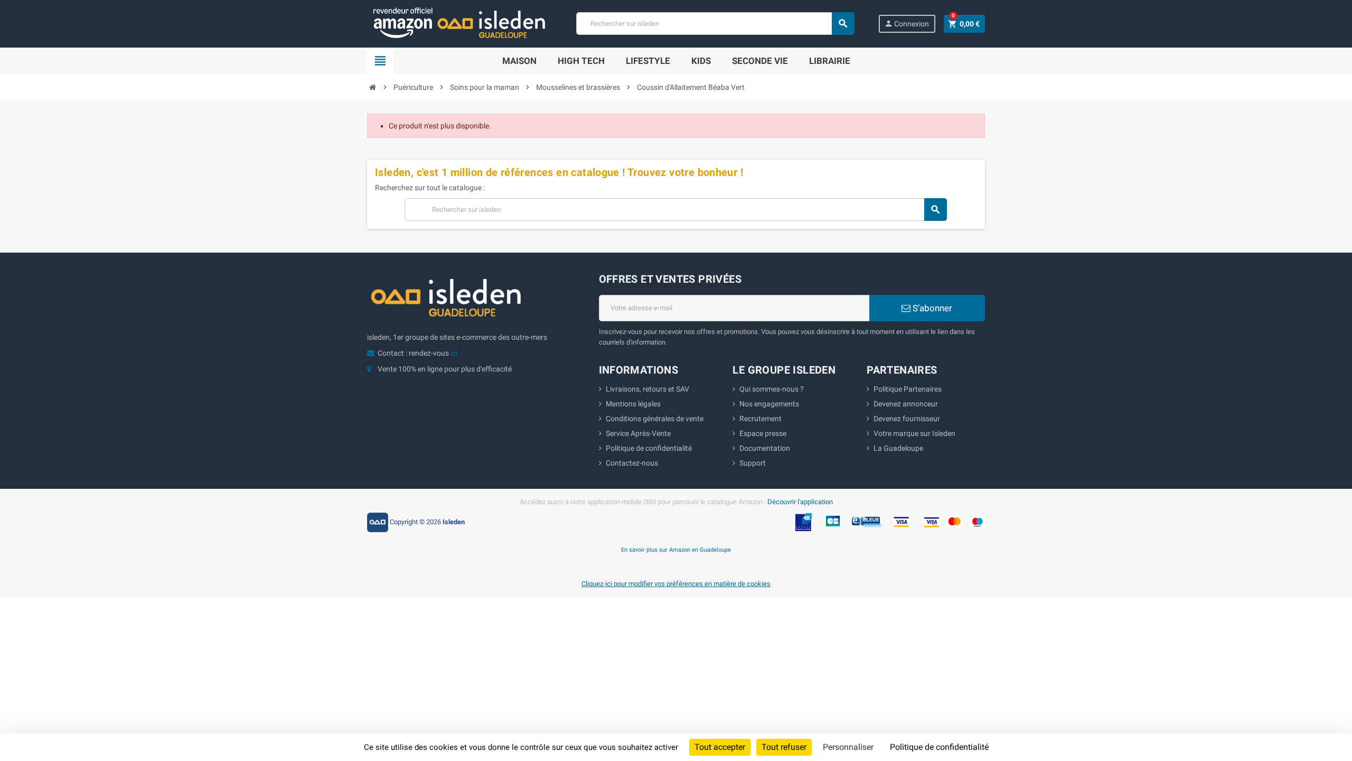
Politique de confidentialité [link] (939, 747)
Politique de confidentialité (649, 448)
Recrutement (760, 418)
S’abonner (931, 308)
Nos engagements (769, 404)
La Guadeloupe (898, 448)
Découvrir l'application (800, 502)
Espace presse (762, 433)
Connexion (906, 23)
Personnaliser (848, 747)
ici (453, 353)
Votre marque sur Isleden (914, 433)
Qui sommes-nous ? (771, 389)
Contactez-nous (632, 463)
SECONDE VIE (760, 60)
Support (752, 463)
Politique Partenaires (908, 389)
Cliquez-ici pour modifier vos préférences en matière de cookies (676, 584)
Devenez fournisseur (907, 418)
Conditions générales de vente (654, 418)
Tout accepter (719, 747)
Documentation (764, 448)
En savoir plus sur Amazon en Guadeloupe (676, 549)
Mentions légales (633, 404)
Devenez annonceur (906, 404)
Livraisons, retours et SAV (647, 389)
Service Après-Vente (638, 433)
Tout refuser (784, 747)
